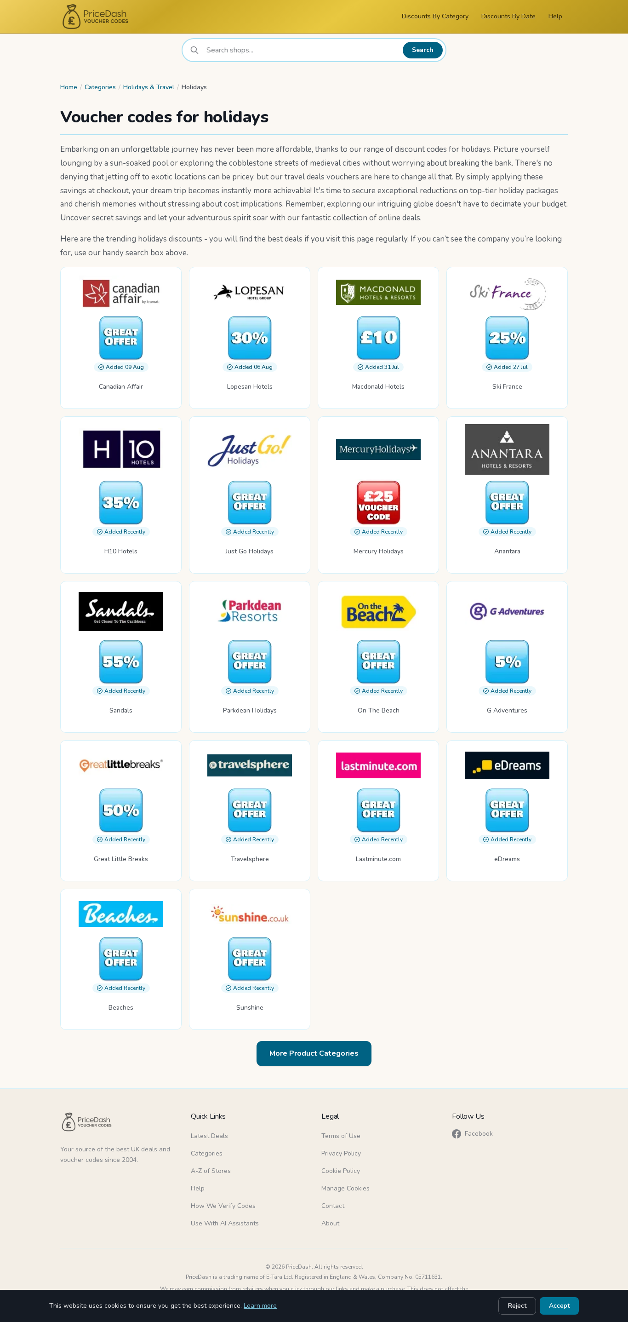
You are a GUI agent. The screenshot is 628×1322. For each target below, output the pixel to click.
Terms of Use (340, 1136)
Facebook (479, 1133)
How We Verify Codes (223, 1205)
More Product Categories (314, 1053)
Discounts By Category (435, 16)
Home (68, 87)
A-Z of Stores (211, 1171)
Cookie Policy (340, 1171)
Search (423, 50)
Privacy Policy (341, 1153)
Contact (332, 1205)
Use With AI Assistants (225, 1223)
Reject (517, 1305)
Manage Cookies (345, 1188)
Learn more (260, 1305)
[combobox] (302, 50)
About (330, 1223)
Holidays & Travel (148, 87)
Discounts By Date (508, 16)
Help (555, 16)
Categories (100, 87)
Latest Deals (209, 1136)
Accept (559, 1305)
